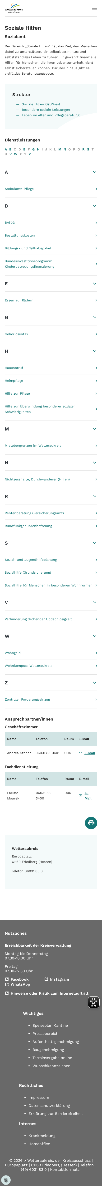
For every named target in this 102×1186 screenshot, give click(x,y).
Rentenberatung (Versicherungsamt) (34, 513)
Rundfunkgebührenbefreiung (28, 526)
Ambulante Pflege (19, 189)
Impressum (38, 1097)
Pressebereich (45, 1033)
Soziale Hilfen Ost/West (41, 104)
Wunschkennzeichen (51, 1066)
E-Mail (89, 753)
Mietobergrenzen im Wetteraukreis (33, 445)
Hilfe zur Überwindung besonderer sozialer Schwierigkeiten (40, 409)
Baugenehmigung (48, 1049)
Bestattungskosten (20, 235)
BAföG (10, 222)
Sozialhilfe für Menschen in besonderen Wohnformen (49, 585)
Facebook (20, 979)
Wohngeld (13, 653)
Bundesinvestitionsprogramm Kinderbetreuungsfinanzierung (29, 263)
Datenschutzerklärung (49, 1105)
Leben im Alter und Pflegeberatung (50, 115)
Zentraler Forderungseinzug (27, 699)
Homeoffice (39, 1144)
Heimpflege (14, 380)
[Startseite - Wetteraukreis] (14, 8)
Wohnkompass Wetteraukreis (28, 666)
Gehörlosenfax (16, 334)
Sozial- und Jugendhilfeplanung (31, 560)
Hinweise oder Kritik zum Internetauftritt (49, 993)
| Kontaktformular (64, 1169)
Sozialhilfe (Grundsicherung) (28, 572)
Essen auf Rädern (19, 300)
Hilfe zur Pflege (17, 393)
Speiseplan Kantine (50, 1025)
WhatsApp (20, 984)
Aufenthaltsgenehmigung (55, 1041)
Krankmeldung (42, 1135)
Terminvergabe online (52, 1057)
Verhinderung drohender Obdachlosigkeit (38, 619)
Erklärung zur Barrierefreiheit (55, 1113)
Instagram (59, 979)
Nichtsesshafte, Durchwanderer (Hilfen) (37, 479)
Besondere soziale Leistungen (46, 109)
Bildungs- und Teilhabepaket (28, 248)
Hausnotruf (14, 368)
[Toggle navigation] (94, 8)
